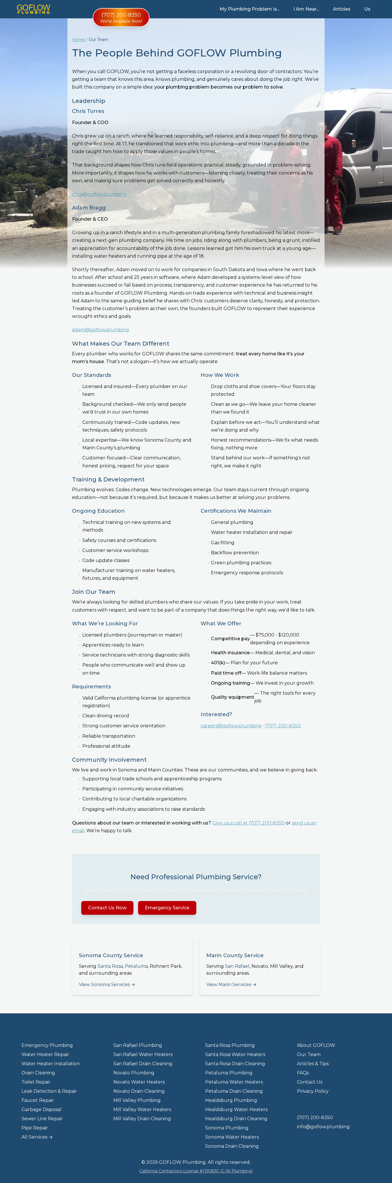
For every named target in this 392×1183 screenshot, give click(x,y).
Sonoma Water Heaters (232, 1137)
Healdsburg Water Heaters (236, 1109)
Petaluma (136, 966)
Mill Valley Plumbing (137, 1100)
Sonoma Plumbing (227, 1128)
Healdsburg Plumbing (231, 1100)
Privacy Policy (313, 1091)
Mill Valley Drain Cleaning (142, 1118)
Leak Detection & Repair (49, 1091)
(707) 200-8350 (283, 725)
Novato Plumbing (133, 1073)
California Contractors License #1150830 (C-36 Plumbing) (196, 1171)
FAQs (303, 1073)
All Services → (37, 1137)
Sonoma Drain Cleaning (232, 1146)
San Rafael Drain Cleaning (142, 1063)
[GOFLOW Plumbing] (33, 9)
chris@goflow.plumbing (99, 194)
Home (78, 39)
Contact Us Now (107, 907)
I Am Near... (306, 9)
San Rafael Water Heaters (142, 1054)
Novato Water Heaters (139, 1082)
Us (367, 9)
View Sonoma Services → (107, 984)
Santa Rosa (110, 966)
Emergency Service (167, 907)
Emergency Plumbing (47, 1045)
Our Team (309, 1054)
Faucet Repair (38, 1100)
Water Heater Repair (45, 1054)
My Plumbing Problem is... (250, 9)
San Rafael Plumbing (137, 1045)
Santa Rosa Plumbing (230, 1045)
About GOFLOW (316, 1045)
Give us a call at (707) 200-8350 (248, 823)
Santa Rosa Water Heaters (235, 1054)
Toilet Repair (36, 1082)
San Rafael (237, 966)
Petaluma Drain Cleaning (234, 1091)
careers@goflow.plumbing (231, 725)
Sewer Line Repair (42, 1118)
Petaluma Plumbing (229, 1073)
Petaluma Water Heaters (234, 1082)
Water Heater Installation (51, 1063)
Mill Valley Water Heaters (142, 1109)
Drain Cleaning (38, 1073)
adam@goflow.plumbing (100, 329)
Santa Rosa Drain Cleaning (235, 1063)
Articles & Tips (313, 1063)
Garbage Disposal (41, 1109)
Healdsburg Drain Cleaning (236, 1118)
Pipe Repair (35, 1128)
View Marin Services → (231, 984)
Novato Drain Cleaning (139, 1091)
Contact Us (309, 1082)
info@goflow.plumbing (323, 1126)
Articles (341, 9)
